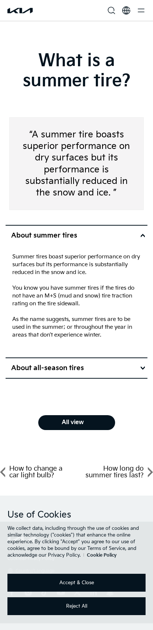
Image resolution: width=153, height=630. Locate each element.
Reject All (76, 606)
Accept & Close (76, 583)
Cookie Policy (102, 555)
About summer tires (44, 235)
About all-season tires (47, 368)
